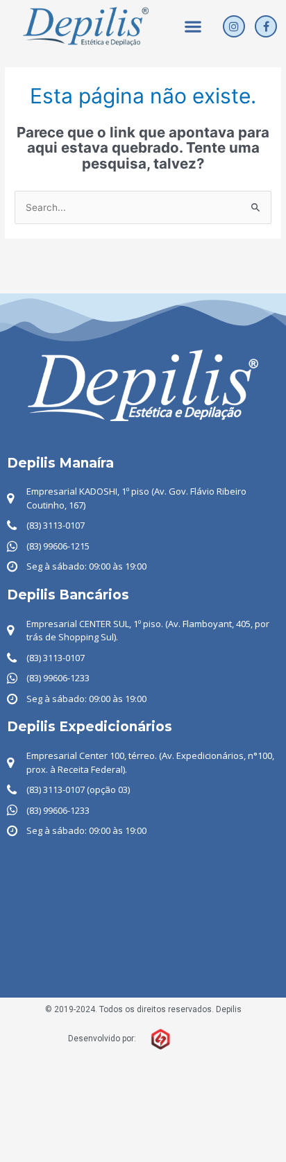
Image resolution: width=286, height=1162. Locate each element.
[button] (193, 26)
